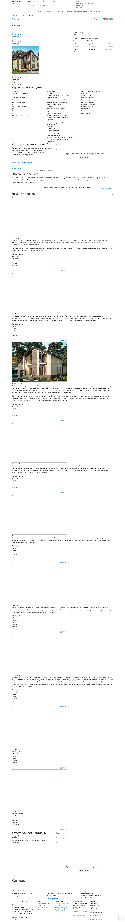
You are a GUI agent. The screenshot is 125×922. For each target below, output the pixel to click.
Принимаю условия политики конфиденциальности (85, 154)
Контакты (79, 8)
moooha (14, 919)
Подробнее (62, 270)
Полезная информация (84, 3)
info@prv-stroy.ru (87, 891)
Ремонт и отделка (44, 11)
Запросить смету (105, 188)
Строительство (58, 11)
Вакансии (96, 11)
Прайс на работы (84, 11)
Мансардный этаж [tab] (28, 162)
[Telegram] (110, 19)
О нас (78, 1)
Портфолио (80, 5)
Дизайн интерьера (71, 11)
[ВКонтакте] (104, 19)
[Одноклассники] (107, 19)
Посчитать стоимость (82, 52)
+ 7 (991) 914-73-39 (40, 5)
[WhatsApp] (112, 19)
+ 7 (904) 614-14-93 (47, 1)
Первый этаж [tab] (16, 162)
